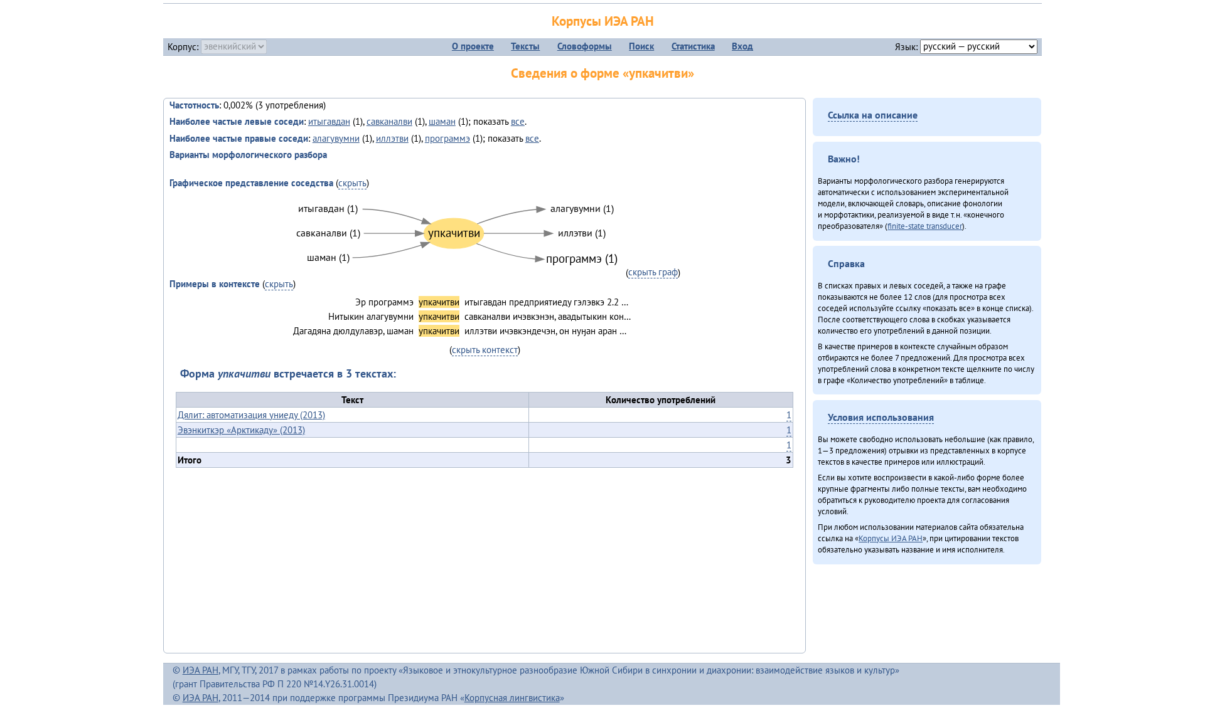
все (518, 121)
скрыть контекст (485, 350)
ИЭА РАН (200, 670)
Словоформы (584, 46)
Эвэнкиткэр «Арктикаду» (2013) (241, 430)
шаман (442, 121)
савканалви (389, 121)
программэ (447, 138)
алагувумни (336, 138)
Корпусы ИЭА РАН (603, 21)
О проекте (473, 46)
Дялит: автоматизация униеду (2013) (251, 415)
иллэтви (392, 138)
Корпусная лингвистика (512, 698)
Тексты (525, 46)
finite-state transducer (924, 225)
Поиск (641, 46)
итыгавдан (329, 121)
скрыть (352, 183)
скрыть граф (653, 272)
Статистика (693, 46)
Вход (742, 46)
